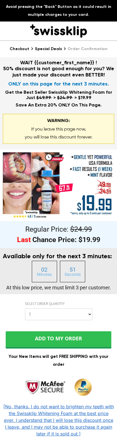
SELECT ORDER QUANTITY (44, 304)
